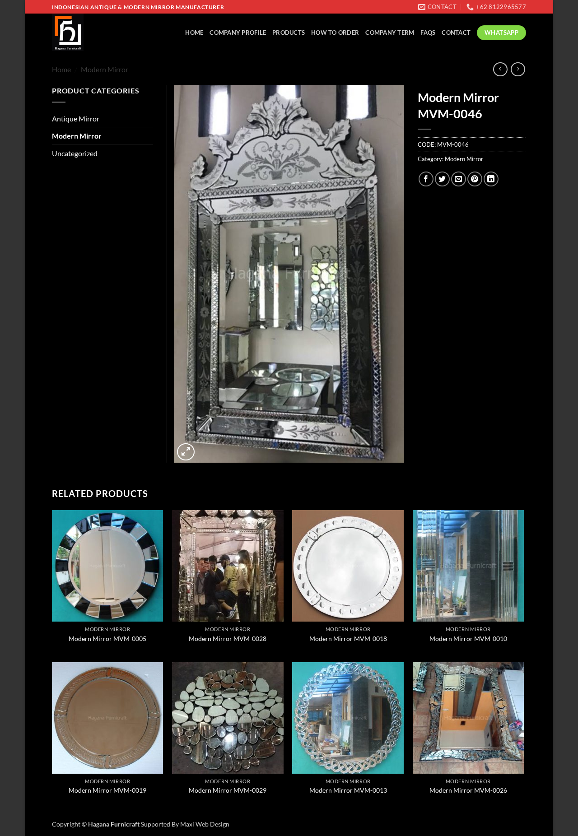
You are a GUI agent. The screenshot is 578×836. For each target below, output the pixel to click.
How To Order (335, 32)
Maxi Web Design (204, 824)
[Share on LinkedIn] (491, 179)
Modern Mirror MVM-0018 (348, 638)
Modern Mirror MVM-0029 (227, 790)
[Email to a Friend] (458, 179)
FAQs (427, 32)
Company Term (389, 32)
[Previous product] (518, 69)
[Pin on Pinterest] (474, 179)
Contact (456, 32)
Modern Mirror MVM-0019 (107, 790)
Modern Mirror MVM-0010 (468, 638)
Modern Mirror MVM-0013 (348, 790)
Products (288, 32)
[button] (186, 452)
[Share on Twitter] (442, 179)
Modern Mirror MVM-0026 (468, 790)
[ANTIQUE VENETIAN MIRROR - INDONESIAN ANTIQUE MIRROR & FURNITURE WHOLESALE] (90, 32)
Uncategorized (75, 153)
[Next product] (500, 69)
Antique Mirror (75, 118)
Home (194, 32)
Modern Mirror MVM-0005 (107, 638)
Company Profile (238, 32)
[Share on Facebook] (426, 179)
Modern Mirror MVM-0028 (227, 638)
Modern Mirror (104, 69)
